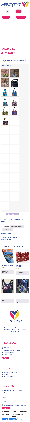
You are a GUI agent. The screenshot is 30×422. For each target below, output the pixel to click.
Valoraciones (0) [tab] (7, 229)
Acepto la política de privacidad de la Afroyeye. (15, 405)
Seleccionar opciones (5, 271)
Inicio (2, 21)
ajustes (14, 416)
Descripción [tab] (6, 226)
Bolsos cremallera (7, 65)
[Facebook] (3, 358)
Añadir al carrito (12, 214)
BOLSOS (6, 21)
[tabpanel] (15, 32)
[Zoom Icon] (15, 32)
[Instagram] (8, 358)
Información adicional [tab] (17, 226)
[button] (7, 11)
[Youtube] (5, 358)
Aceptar (5, 419)
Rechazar (13, 419)
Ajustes (20, 419)
